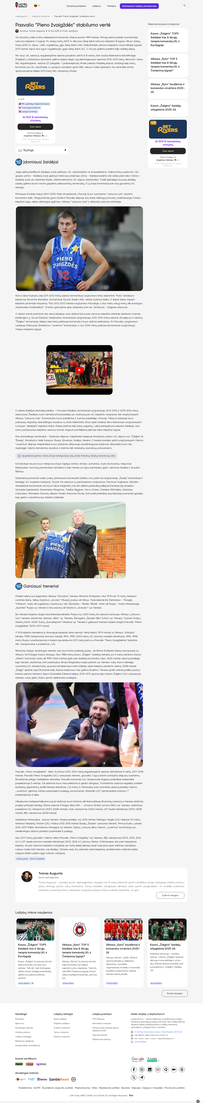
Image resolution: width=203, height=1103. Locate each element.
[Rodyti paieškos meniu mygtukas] (185, 5)
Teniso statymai (61, 1032)
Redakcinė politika (109, 1087)
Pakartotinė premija (101, 1039)
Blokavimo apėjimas (24, 1041)
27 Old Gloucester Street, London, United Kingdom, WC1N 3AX (158, 1032)
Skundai (125, 1087)
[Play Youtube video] (79, 370)
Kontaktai (19, 1019)
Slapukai (136, 1087)
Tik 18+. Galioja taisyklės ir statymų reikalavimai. (35, 140)
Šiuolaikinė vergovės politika (57, 1087)
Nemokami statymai (101, 1023)
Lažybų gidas (22, 859)
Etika (94, 1087)
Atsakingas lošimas (24, 1028)
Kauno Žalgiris (24, 983)
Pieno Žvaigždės (37, 859)
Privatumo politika (174, 1087)
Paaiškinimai (25, 1087)
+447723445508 (140, 1042)
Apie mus (19, 1023)
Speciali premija (99, 1035)
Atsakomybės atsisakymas (27, 1045)
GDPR (36, 1087)
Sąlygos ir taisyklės (152, 1087)
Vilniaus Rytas (68, 983)
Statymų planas (22, 1032)
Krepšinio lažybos (62, 1023)
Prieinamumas (82, 1087)
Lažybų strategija (23, 1036)
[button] (37, 5)
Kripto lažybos (60, 1019)
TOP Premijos (98, 1019)
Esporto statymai (62, 1036)
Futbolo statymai (62, 1028)
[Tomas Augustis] (26, 876)
